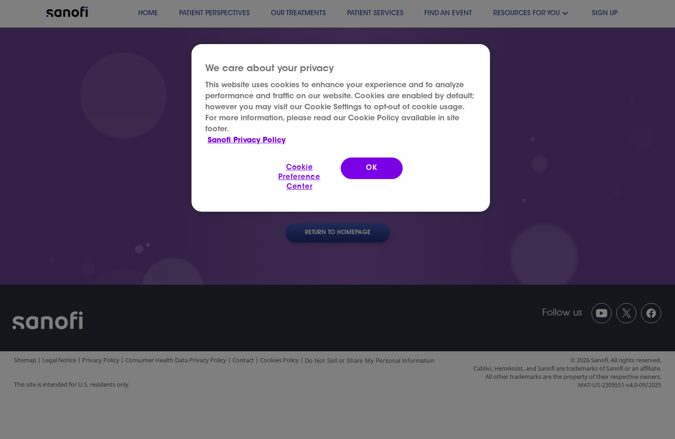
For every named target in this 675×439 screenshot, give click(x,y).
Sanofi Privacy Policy (247, 140)
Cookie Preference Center (299, 177)
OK (371, 168)
